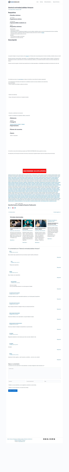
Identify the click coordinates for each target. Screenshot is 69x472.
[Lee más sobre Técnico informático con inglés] (15, 223)
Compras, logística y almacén (15, 124)
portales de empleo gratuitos (28, 193)
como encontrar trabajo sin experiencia (53, 193)
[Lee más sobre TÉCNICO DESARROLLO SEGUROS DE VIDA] (53, 220)
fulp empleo (15, 189)
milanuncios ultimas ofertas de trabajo (45, 189)
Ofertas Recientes (17, 230)
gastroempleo (48, 188)
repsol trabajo (26, 179)
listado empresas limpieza (12, 194)
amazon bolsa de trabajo (35, 188)
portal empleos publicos (51, 181)
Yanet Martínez (13, 281)
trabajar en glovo (25, 192)
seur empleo (54, 188)
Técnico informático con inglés (15, 229)
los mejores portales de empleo (39, 193)
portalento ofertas (54, 182)
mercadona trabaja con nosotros (48, 183)
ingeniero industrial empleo (53, 174)
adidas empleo (28, 183)
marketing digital (14, 197)
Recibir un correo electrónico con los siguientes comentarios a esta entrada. (22, 384)
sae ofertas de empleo (17, 188)
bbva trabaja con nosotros (33, 192)
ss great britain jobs (20, 199)
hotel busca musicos (50, 197)
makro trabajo (13, 177)
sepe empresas (48, 182)
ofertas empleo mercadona (47, 184)
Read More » (12, 240)
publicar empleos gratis (29, 177)
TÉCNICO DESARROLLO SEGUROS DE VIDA (53, 224)
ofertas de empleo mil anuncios (32, 189)
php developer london (45, 200)
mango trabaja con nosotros (17, 192)
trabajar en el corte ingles (22, 181)
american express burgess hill (39, 199)
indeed (9, 197)
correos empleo (18, 184)
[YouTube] (54, 439)
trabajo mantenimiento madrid (22, 197)
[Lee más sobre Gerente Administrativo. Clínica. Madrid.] (40, 223)
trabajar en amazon (41, 187)
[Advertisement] (34, 48)
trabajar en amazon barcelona (36, 184)
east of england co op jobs (29, 199)
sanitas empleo (28, 174)
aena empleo (36, 177)
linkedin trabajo (21, 176)
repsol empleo (21, 179)
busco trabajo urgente (19, 193)
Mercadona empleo (51, 192)
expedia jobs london (52, 200)
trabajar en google (28, 190)
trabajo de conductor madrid (25, 198)
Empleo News (12, 230)
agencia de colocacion (16, 178)
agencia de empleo (23, 178)
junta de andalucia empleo (20, 190)
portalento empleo (36, 176)
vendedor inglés (45, 192)
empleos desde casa (15, 182)
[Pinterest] (12, 207)
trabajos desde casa (22, 174)
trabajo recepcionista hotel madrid (36, 198)
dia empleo (21, 182)
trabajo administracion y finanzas (30, 194)
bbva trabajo (28, 184)
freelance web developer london (51, 199)
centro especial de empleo (38, 178)
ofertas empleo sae (11, 190)
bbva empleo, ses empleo (42, 190)
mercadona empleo (52, 179)
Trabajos (40, 192)
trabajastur (25, 182)
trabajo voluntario (47, 178)
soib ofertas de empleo (28, 176)
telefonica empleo (43, 176)
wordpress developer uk (18, 200)
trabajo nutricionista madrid (41, 197)
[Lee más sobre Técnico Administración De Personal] (28, 223)
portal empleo (15, 176)
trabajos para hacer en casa (13, 174)
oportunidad (20, 79)
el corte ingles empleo (21, 177)
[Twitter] (10, 207)
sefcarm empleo (50, 190)
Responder (59, 257)
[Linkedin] (52, 439)
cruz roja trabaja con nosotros (52, 176)
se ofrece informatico (48, 194)
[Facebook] (8, 207)
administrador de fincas (40, 194)
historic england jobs (54, 198)
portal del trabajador (54, 178)
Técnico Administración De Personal (28, 229)
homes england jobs (46, 198)
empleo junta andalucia (22, 189)
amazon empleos (30, 181)
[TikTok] (49, 439)
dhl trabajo (23, 188)
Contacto (23, 440)
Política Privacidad (18, 440)
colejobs (40, 179)
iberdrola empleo (30, 178)
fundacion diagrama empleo (20, 183)
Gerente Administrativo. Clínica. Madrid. (40, 229)
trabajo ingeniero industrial (42, 174)
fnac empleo (33, 183)
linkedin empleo (35, 174)
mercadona (10, 179)
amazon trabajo (48, 187)
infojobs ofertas (48, 177)
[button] (51, 2)
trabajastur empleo (31, 182)
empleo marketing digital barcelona (41, 195)
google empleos (45, 179)
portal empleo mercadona (34, 179)
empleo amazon (14, 181)
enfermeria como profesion (29, 195)
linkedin (58, 195)
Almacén (23, 124)
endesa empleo (15, 179)
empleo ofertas (20, 194)
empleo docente (15, 187)
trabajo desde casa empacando (31, 187)
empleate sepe (42, 182)
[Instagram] (45, 439)
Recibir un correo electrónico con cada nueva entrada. (18, 387)
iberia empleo (23, 184)
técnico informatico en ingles (19, 195)
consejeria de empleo (56, 189)
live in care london (26, 200)
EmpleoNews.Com (21, 441)
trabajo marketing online (52, 195)
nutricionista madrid (32, 197)
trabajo (43, 32)
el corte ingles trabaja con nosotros (39, 181)
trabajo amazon (54, 187)
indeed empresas (42, 177)
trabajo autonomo (39, 183)
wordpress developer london (35, 200)
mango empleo (43, 188)
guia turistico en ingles (15, 198)
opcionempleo (28, 188)
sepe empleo (37, 182)
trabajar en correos (22, 187)
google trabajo (35, 190)
